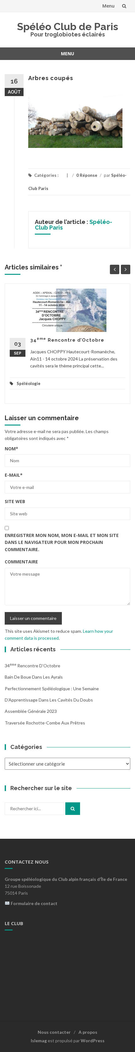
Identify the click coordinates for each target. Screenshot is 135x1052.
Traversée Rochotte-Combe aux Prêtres (45, 722)
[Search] (72, 808)
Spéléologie (28, 383)
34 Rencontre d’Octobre (67, 340)
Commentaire (21, 562)
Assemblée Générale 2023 (31, 711)
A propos (87, 1032)
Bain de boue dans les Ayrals (34, 677)
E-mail (14, 475)
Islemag (39, 1040)
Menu (108, 6)
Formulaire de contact (34, 903)
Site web (15, 501)
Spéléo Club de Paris (67, 26)
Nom (11, 449)
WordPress (93, 1040)
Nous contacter (54, 1032)
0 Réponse (86, 175)
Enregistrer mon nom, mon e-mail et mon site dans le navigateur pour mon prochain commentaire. (62, 542)
